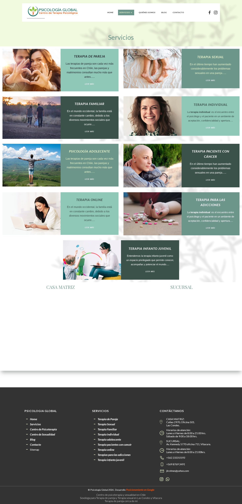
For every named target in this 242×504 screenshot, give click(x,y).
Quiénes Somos (147, 12)
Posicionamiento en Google (140, 489)
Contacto (178, 12)
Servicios (124, 12)
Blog (164, 12)
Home (110, 12)
